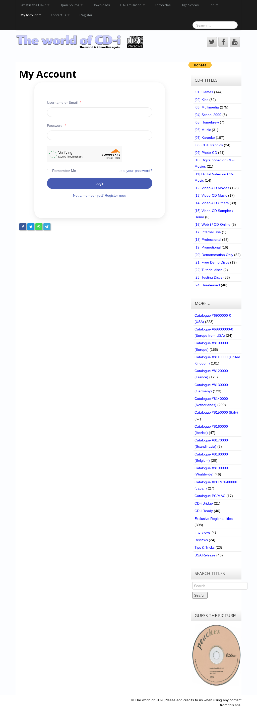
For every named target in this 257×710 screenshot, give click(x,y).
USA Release (205, 555)
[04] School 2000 (208, 115)
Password (56, 126)
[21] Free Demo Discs (212, 262)
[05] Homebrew (207, 122)
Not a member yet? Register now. (99, 195)
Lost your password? (135, 171)
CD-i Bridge (204, 503)
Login (99, 183)
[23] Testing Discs (208, 277)
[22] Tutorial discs (208, 270)
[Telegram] (46, 226)
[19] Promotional (208, 247)
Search (200, 595)
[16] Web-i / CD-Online (212, 224)
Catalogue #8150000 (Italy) (216, 412)
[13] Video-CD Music (211, 195)
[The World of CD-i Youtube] (235, 42)
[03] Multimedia (207, 107)
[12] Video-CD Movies (212, 188)
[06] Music (203, 130)
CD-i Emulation (131, 5)
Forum (213, 5)
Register (86, 15)
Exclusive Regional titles (214, 519)
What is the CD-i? (34, 5)
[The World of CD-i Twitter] (212, 42)
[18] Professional (208, 240)
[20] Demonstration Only (214, 255)
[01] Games (204, 92)
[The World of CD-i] (80, 42)
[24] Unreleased (207, 285)
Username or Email (64, 102)
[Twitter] (30, 226)
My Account (29, 15)
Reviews (201, 540)
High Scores (190, 5)
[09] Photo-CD (206, 153)
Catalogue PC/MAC (210, 496)
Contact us (59, 15)
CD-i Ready (204, 511)
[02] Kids (201, 100)
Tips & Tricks (205, 547)
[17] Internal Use (208, 232)
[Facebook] (22, 226)
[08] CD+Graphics (209, 145)
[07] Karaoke (205, 138)
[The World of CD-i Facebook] (223, 42)
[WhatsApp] (38, 226)
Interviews (203, 532)
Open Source (69, 5)
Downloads (101, 5)
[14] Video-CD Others (212, 203)
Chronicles (163, 5)
